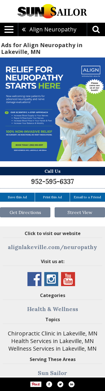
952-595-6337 (52, 181)
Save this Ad (17, 197)
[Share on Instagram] (71, 384)
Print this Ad (52, 197)
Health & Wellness (52, 308)
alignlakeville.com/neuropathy (52, 246)
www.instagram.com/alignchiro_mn (51, 279)
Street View (79, 212)
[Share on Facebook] (49, 384)
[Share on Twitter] (60, 384)
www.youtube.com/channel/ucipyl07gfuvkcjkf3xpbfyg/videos (68, 279)
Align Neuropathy (52, 29)
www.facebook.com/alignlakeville (34, 279)
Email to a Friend (87, 197)
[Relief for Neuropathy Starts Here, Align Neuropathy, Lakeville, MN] (52, 109)
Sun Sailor (52, 372)
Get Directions (25, 212)
